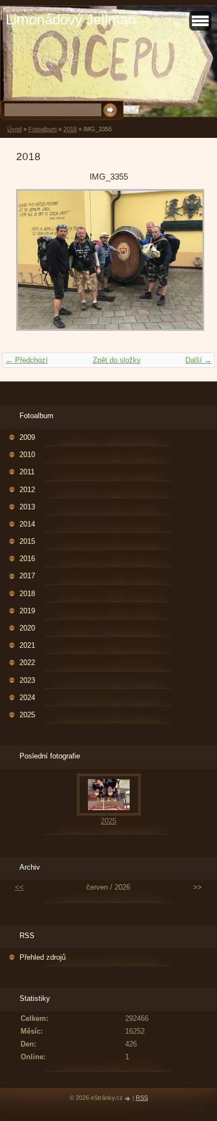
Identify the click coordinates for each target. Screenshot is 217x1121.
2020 (27, 628)
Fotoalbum (42, 129)
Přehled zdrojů (42, 957)
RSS (142, 1097)
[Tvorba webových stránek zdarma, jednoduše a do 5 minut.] (128, 1098)
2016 (27, 558)
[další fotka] (182, 265)
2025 (27, 715)
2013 (27, 507)
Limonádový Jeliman (71, 19)
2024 (27, 697)
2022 (27, 662)
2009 (27, 437)
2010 (27, 454)
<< (19, 887)
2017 (27, 576)
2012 (27, 489)
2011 (26, 472)
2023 (27, 680)
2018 (70, 129)
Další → (198, 360)
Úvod (14, 129)
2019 (27, 611)
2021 (27, 645)
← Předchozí (27, 360)
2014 (27, 524)
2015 (27, 541)
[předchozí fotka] (34, 265)
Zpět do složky (117, 360)
